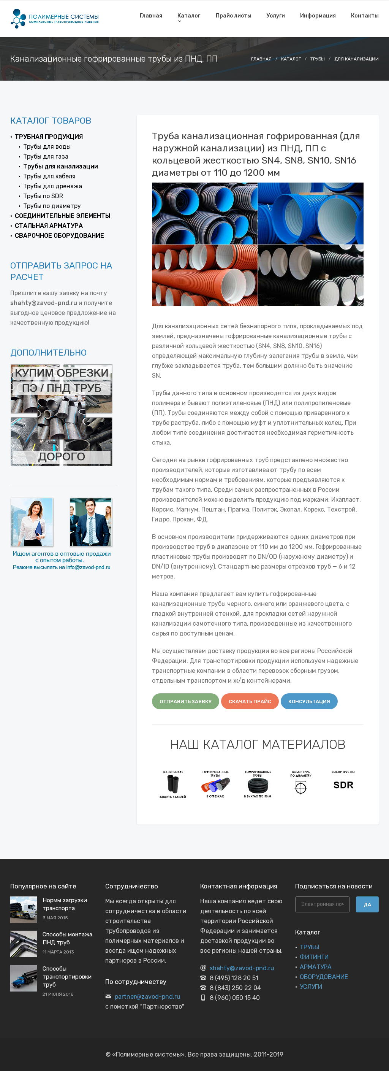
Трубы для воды (47, 146)
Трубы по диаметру (52, 206)
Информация (318, 16)
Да (367, 904)
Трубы (317, 59)
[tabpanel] (173, 783)
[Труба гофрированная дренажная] (215, 783)
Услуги (276, 16)
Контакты (365, 16)
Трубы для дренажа (52, 186)
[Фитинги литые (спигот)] (343, 783)
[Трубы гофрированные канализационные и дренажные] (173, 783)
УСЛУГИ (311, 986)
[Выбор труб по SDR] (300, 783)
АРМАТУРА (316, 967)
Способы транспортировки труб (67, 976)
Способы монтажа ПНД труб (67, 938)
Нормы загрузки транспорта (65, 904)
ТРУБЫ (309, 947)
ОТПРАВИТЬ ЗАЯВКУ (186, 701)
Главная (151, 16)
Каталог (188, 16)
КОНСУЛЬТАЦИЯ (309, 701)
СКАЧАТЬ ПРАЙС (250, 701)
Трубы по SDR (43, 196)
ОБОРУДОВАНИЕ (324, 976)
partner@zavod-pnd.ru (147, 996)
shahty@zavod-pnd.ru (242, 968)
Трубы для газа (45, 156)
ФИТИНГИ (314, 957)
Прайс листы (233, 16)
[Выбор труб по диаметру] (258, 783)
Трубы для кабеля (49, 176)
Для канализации (356, 59)
